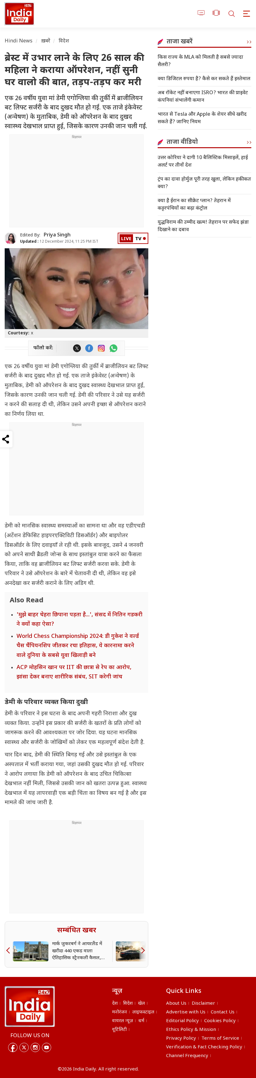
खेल (141, 1004)
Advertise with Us (185, 1012)
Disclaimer (203, 1004)
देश (115, 1004)
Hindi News (19, 41)
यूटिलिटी (119, 1030)
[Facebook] (12, 1047)
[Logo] (30, 1006)
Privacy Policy (181, 1039)
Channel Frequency (187, 1056)
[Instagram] (35, 1047)
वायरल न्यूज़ (122, 1021)
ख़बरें (45, 41)
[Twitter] (24, 1047)
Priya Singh (57, 235)
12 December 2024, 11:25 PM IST (59, 241)
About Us (176, 1004)
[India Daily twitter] (77, 348)
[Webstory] (216, 14)
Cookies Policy (220, 1021)
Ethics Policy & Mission (191, 1030)
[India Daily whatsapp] (113, 348)
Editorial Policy (182, 1021)
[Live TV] (201, 13)
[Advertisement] (76, 183)
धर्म (141, 1021)
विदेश (64, 41)
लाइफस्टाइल (143, 1012)
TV (138, 239)
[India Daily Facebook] (89, 348)
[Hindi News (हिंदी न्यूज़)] (18, 13)
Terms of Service (220, 1039)
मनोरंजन (119, 1012)
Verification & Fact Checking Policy (204, 1047)
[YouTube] (46, 1047)
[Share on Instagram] (101, 348)
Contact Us (222, 1012)
